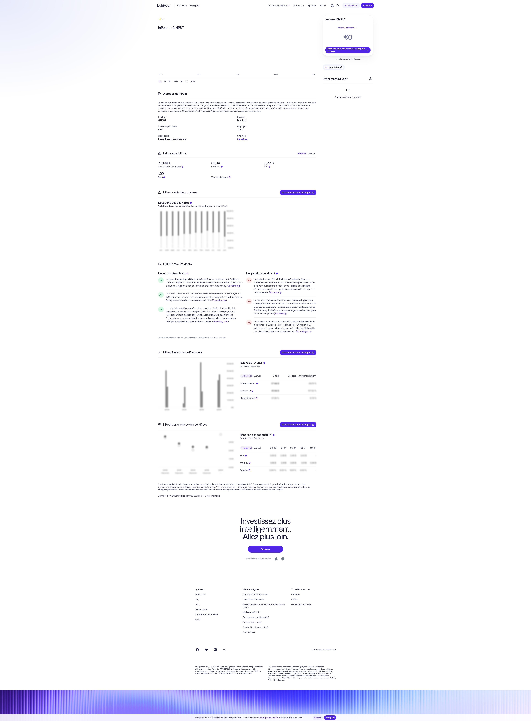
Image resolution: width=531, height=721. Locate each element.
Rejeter (317, 717)
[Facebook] (197, 649)
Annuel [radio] (257, 376)
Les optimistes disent (172, 273)
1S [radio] (165, 81)
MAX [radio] (193, 81)
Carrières (295, 594)
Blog (197, 599)
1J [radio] (160, 81)
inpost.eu (242, 139)
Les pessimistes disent (260, 273)
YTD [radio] (176, 81)
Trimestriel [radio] (246, 376)
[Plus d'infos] (370, 79)
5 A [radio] (186, 81)
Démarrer (265, 549)
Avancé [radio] (312, 153)
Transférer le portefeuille (206, 614)
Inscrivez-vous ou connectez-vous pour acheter (346, 50)
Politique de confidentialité (256, 617)
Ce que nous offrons (277, 5)
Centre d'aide (201, 609)
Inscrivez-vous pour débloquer (296, 192)
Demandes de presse (301, 604)
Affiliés (294, 599)
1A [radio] (182, 81)
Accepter (330, 717)
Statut (198, 619)
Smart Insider (219, 300)
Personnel (182, 5)
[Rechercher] (338, 5)
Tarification (298, 5)
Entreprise (195, 5)
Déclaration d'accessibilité (255, 627)
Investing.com (221, 321)
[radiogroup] (177, 81)
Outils (198, 604)
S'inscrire (367, 5)
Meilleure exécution (252, 612)
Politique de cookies (252, 622)
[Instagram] (224, 649)
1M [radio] (170, 81)
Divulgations (249, 632)
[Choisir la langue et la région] (332, 5)
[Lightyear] (164, 5)
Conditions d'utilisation (254, 599)
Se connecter (351, 5)
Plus (322, 5)
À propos (312, 5)
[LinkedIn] (215, 649)
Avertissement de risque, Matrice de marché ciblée (264, 605)
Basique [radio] (302, 153)
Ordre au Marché (346, 27)
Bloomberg (234, 285)
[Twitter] (206, 649)
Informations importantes (255, 594)
